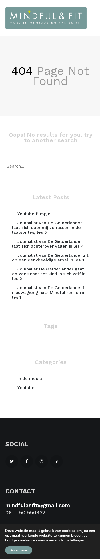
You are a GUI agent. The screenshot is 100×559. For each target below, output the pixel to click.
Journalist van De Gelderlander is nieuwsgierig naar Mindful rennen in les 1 (49, 292)
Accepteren (18, 550)
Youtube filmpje (33, 213)
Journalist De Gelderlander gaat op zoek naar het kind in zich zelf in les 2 (49, 273)
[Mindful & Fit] (46, 18)
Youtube (25, 387)
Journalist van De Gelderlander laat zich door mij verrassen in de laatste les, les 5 (47, 227)
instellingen (74, 540)
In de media (29, 378)
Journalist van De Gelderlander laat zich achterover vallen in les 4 (48, 244)
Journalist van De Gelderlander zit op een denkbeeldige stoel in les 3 (50, 257)
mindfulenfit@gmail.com (37, 505)
